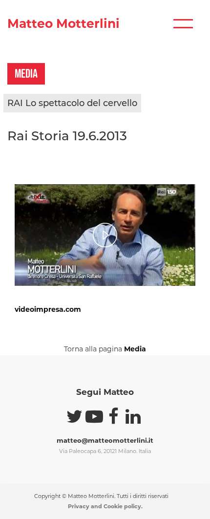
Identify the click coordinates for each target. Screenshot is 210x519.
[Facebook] (114, 416)
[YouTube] (94, 416)
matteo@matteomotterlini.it (105, 440)
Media (135, 349)
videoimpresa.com (48, 309)
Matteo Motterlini (63, 24)
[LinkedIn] (133, 416)
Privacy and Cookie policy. (105, 506)
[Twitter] (74, 416)
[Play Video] (105, 235)
